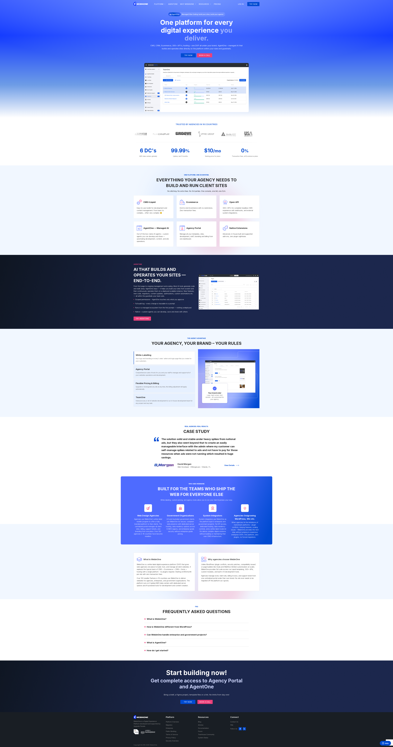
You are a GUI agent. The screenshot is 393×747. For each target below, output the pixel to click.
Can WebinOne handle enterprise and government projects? (177, 635)
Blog (199, 722)
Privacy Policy (171, 738)
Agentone (173, 4)
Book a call (204, 55)
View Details (229, 465)
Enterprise (169, 728)
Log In (241, 4)
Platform (158, 4)
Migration (169, 725)
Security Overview (172, 741)
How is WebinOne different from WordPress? (169, 627)
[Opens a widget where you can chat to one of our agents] (385, 743)
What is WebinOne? (156, 619)
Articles (200, 725)
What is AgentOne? (156, 642)
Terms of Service (172, 734)
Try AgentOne (142, 319)
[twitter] (244, 728)
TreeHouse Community (206, 734)
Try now (253, 4)
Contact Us (234, 722)
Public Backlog (171, 731)
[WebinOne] (141, 5)
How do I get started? (157, 650)
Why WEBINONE (187, 4)
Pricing (217, 4)
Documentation (203, 728)
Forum (200, 731)
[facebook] (240, 728)
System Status (203, 738)
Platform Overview (172, 722)
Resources (204, 4)
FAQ (231, 725)
